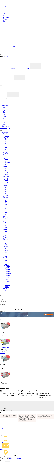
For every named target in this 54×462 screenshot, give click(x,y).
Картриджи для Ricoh (7, 272)
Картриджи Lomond (5, 236)
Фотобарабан (6, 279)
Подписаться (9, 457)
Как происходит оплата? (5, 404)
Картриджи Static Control (6, 257)
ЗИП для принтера (4, 125)
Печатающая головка (7, 162)
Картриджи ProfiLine (5, 246)
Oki (5, 140)
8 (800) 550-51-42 (47, 314)
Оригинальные (6, 134)
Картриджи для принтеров (5, 105)
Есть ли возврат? (3, 408)
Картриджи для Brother (7, 266)
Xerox (5, 208)
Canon (4, 106)
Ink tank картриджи (7, 281)
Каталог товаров (4, 128)
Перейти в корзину (2, 461)
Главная (1, 128)
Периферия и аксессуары (5, 132)
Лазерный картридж (7, 276)
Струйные (6, 135)
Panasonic (6, 144)
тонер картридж (3, 303)
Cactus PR (4, 116)
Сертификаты (5, 18)
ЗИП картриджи (4, 293)
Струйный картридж (7, 277)
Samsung (6, 203)
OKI (3, 111)
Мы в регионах (5, 14)
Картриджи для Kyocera (8, 269)
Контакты (14, 46)
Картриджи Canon (5, 148)
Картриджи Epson (5, 154)
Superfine (4, 124)
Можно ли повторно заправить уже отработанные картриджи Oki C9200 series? (13, 406)
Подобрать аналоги (2, 353)
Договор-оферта (5, 16)
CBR (5, 289)
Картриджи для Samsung (8, 273)
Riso (3, 113)
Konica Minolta (6, 230)
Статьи (4, 21)
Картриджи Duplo (5, 152)
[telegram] (17, 62)
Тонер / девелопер (7, 287)
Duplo (4, 107)
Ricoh (4, 112)
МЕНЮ (1, 85)
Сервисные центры (5, 19)
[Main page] (5, 52)
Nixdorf (6, 139)
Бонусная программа (5, 20)
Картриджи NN (5, 239)
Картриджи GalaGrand (6, 217)
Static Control (4, 123)
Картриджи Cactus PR (6, 197)
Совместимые (6, 167)
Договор (4, 15)
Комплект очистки (7, 284)
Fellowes (6, 290)
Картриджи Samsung (5, 185)
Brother (5, 141)
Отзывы (3, 22)
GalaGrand (4, 118)
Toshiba (6, 147)
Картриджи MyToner (5, 238)
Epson (5, 138)
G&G (4, 117)
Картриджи (8, 128)
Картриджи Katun (5, 229)
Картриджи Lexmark (5, 169)
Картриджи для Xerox (7, 275)
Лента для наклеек (7, 278)
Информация (3, 13)
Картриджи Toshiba (5, 190)
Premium (4, 122)
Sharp (4, 114)
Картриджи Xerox (5, 192)
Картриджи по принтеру (6, 265)
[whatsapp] (28, 62)
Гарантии (4, 6)
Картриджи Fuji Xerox (6, 216)
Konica (4, 109)
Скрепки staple (6, 286)
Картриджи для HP (7, 268)
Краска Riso (6, 183)
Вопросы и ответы (4, 428)
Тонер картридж (7, 136)
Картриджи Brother (5, 133)
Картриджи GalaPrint (5, 221)
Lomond (4, 120)
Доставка (14, 40)
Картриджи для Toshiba (8, 274)
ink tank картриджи (3, 304)
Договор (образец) (4, 432)
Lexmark (4, 110)
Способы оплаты (4, 425)
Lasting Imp (4, 119)
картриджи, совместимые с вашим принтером (9, 391)
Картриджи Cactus (5, 137)
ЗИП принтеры (4, 131)
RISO (5, 233)
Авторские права (4, 434)
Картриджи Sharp (5, 188)
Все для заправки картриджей (5, 126)
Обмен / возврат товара (5, 427)
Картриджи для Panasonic (8, 271)
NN (3, 121)
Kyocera (6, 201)
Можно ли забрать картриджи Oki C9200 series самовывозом (10, 402)
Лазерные (6, 150)
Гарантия (3, 426)
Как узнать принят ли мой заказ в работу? (7, 410)
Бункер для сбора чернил (8, 283)
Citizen (5, 248)
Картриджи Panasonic (6, 176)
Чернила (6, 280)
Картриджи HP (5, 158)
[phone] (5, 62)
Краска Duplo (6, 153)
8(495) (6, 56)
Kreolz (5, 292)
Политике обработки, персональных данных (15, 458)
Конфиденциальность (6, 17)
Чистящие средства (5, 288)
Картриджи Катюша (5, 196)
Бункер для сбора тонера (8, 282)
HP (3, 108)
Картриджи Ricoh (5, 179)
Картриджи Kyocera (5, 166)
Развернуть (1, 300)
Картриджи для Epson (7, 267)
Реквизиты (3, 431)
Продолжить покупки (8, 461)
